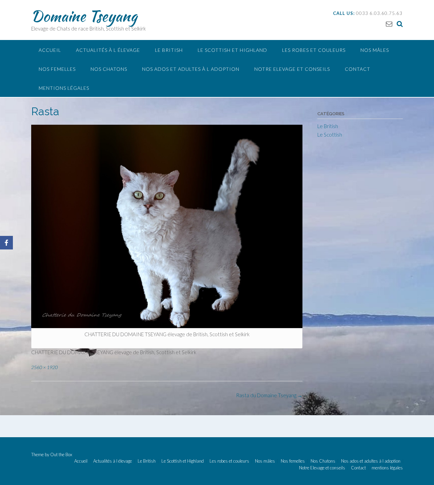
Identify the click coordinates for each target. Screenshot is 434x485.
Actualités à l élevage (108, 50)
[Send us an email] (389, 23)
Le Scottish (329, 135)
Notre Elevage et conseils (292, 69)
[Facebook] (6, 242)
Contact (357, 69)
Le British (169, 50)
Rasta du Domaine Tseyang (269, 395)
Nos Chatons (109, 69)
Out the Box (61, 454)
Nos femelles (57, 69)
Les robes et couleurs (314, 50)
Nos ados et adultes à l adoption (190, 69)
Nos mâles (374, 50)
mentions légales (64, 88)
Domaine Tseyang (84, 16)
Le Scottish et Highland (232, 50)
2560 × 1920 (44, 367)
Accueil (50, 50)
